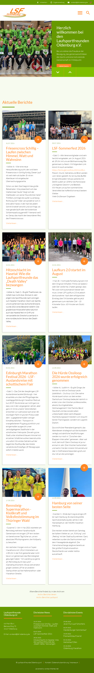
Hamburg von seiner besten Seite (67, 505)
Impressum (74, 662)
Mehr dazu (64, 66)
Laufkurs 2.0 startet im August (68, 272)
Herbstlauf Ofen (70, 642)
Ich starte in (43, 2)
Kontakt (48, 662)
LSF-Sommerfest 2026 (69, 148)
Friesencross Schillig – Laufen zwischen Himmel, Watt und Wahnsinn (22, 153)
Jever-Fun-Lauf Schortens (74, 624)
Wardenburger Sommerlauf (74, 630)
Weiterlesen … (12, 223)
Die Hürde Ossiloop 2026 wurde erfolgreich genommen (69, 377)
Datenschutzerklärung (60, 662)
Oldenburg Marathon (72, 648)
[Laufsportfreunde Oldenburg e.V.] (14, 13)
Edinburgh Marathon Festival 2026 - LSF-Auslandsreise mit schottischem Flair (21, 378)
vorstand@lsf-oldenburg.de (79, 2)
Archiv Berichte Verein (47, 594)
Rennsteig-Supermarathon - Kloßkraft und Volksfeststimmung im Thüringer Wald (22, 513)
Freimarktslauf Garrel (72, 636)
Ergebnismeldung (58, 2)
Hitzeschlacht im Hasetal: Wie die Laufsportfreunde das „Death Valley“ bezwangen (22, 277)
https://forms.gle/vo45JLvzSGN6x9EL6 (68, 170)
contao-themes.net (52, 669)
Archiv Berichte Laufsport (47, 597)
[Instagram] (91, 2)
